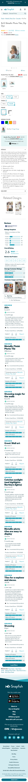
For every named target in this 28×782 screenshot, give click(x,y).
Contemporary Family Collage (18, 213)
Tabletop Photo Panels (10, 670)
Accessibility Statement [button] (14, 767)
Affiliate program (14, 717)
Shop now (17, 3)
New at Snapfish (14, 709)
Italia (22, 746)
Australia (22, 748)
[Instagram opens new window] (10, 737)
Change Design (15, 129)
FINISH (3, 100)
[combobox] (14, 13)
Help (14, 714)
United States (15, 748)
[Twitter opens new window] (23, 737)
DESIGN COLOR (5, 119)
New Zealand (14, 750)
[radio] (2, 122)
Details (16, 35)
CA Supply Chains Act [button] (14, 765)
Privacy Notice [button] (13, 759)
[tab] (16, 68)
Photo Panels (11, 669)
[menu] (23, 70)
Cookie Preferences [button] (14, 762)
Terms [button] (13, 756)
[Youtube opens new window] (19, 737)
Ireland (18, 746)
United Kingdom (6, 748)
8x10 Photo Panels (9, 672)
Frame (3, 107)
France (13, 746)
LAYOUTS (3, 79)
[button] (2, 9)
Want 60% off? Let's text (14, 719)
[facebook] (6, 737)
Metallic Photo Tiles (10, 18)
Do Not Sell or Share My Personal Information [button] (14, 770)
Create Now (14, 780)
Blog (14, 711)
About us (14, 706)
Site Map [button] (14, 754)
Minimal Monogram (10, 213)
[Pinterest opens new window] (15, 737)
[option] (4, 85)
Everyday (18, 18)
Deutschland (6, 746)
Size (2, 94)
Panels (2, 18)
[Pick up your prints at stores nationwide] (7, 729)
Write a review (20, 30)
